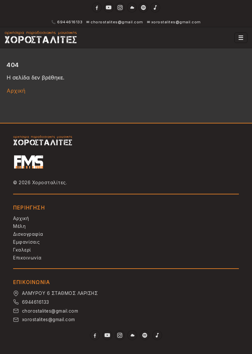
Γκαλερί (22, 250)
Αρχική (16, 90)
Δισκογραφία (28, 234)
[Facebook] (97, 7)
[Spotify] (143, 7)
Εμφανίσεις (26, 242)
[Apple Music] (155, 7)
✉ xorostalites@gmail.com (174, 22)
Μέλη (19, 226)
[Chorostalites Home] (42, 140)
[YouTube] (109, 7)
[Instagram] (120, 7)
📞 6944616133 (66, 22)
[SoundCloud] (132, 7)
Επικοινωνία (27, 257)
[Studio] (28, 163)
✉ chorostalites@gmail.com (114, 22)
